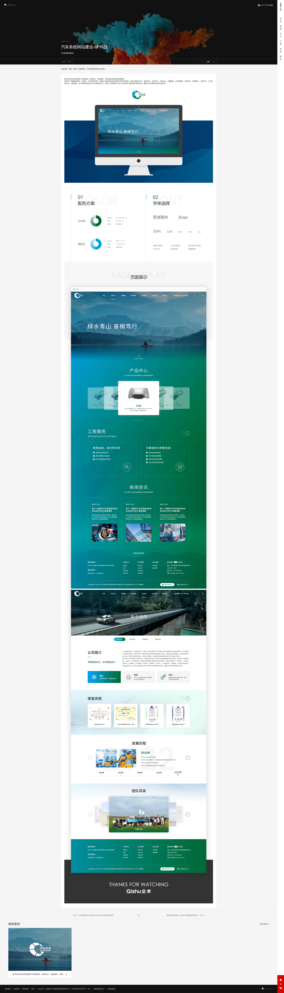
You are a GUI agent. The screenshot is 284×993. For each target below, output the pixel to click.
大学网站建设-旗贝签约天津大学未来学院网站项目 (96, 915)
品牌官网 (82, 69)
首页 (70, 69)
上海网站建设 (111, 989)
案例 (75, 69)
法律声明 (17, 989)
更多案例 (263, 924)
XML (88, 989)
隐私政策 (25, 989)
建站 (32, 989)
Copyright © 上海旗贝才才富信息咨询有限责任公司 (53, 989)
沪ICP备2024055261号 (78, 989)
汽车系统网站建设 (67, 53)
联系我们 (8, 989)
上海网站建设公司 (98, 989)
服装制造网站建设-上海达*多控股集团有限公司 (182, 915)
